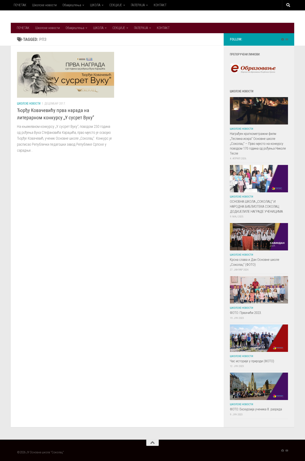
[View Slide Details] (253, 69)
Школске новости (44, 5)
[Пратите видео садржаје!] (286, 39)
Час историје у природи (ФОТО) (252, 361)
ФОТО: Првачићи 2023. (246, 313)
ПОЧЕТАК (20, 5)
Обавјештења (71, 5)
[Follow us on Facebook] (282, 39)
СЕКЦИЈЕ (115, 5)
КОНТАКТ (160, 5)
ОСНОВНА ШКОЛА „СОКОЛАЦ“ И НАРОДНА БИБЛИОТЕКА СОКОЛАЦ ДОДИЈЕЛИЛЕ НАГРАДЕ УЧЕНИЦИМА (256, 206)
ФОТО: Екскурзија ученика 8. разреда (256, 409)
